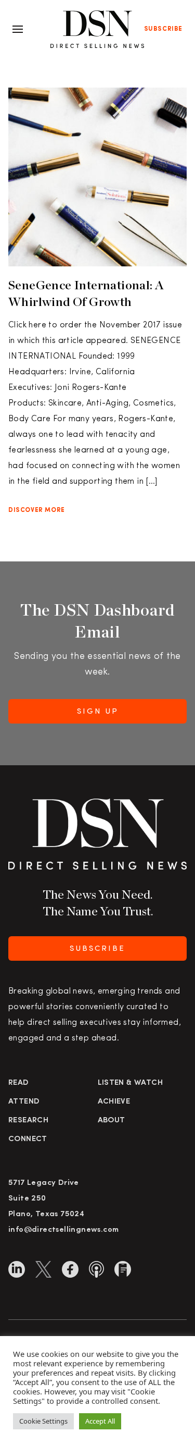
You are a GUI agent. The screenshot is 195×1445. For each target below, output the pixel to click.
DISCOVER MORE (36, 510)
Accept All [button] (100, 1421)
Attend (24, 1102)
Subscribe (163, 29)
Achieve (114, 1102)
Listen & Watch (130, 1083)
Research (28, 1120)
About (111, 1120)
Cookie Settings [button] (43, 1421)
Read (18, 1083)
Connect (27, 1139)
